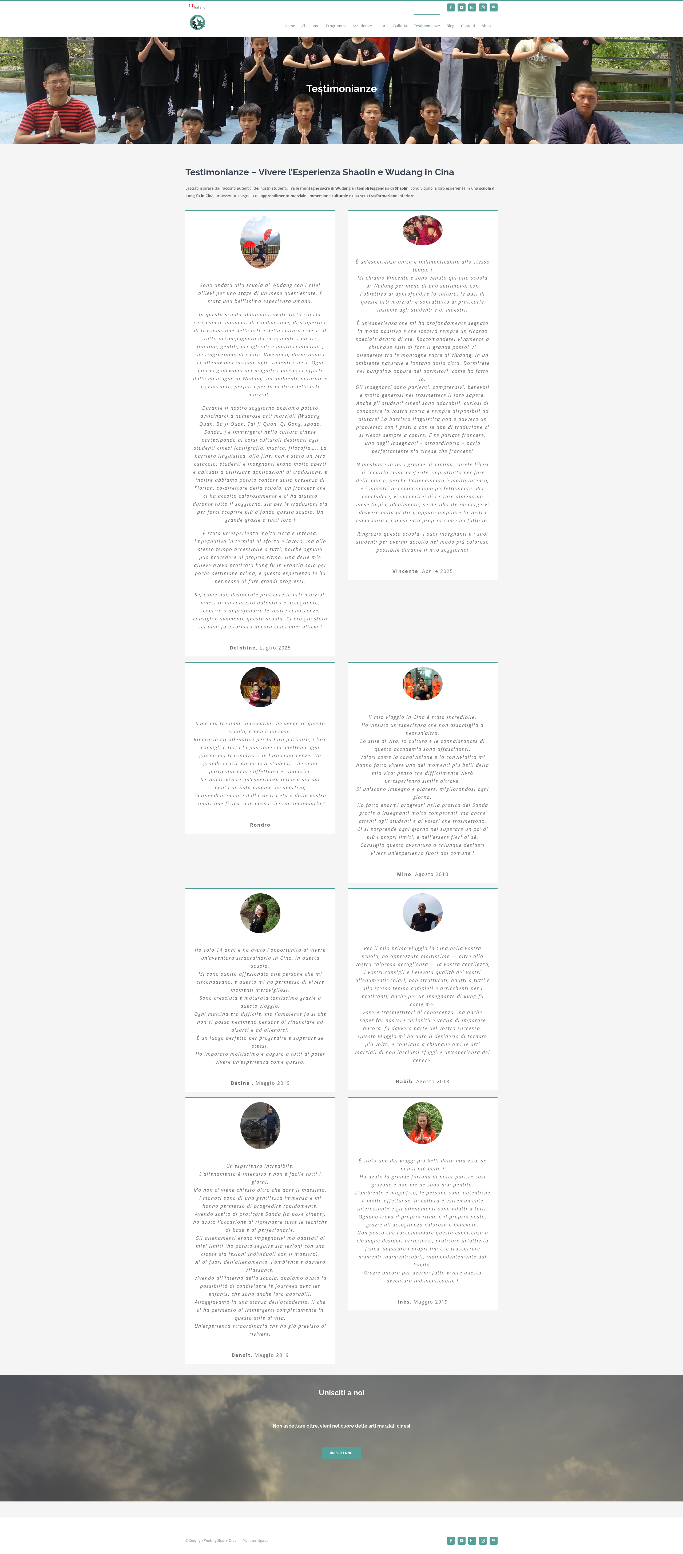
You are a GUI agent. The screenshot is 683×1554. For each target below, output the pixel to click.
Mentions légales (255, 1540)
